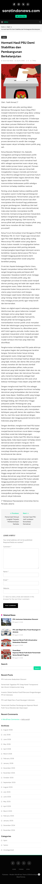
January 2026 (8, 763)
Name (6, 572)
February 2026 (8, 758)
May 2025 (7, 801)
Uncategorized (8, 850)
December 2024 (9, 825)
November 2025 (9, 773)
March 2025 (7, 811)
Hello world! (25, 719)
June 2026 (7, 739)
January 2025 (8, 821)
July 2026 (6, 735)
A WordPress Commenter (10, 719)
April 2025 (7, 806)
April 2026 (7, 749)
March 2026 (7, 754)
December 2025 (9, 768)
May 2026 (7, 744)
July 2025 (6, 792)
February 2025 (8, 816)
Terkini (5, 845)
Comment (7, 547)
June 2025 (7, 797)
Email (5, 580)
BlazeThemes (21, 877)
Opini (4, 37)
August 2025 (8, 787)
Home (14, 869)
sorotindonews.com (21, 10)
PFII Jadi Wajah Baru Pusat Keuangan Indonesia (18, 700)
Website (6, 588)
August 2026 (8, 730)
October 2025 (8, 778)
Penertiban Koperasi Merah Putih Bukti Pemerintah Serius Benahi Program (26, 652)
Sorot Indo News (8, 61)
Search (4, 664)
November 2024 (9, 830)
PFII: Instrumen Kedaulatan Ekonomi (25, 619)
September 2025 (9, 782)
